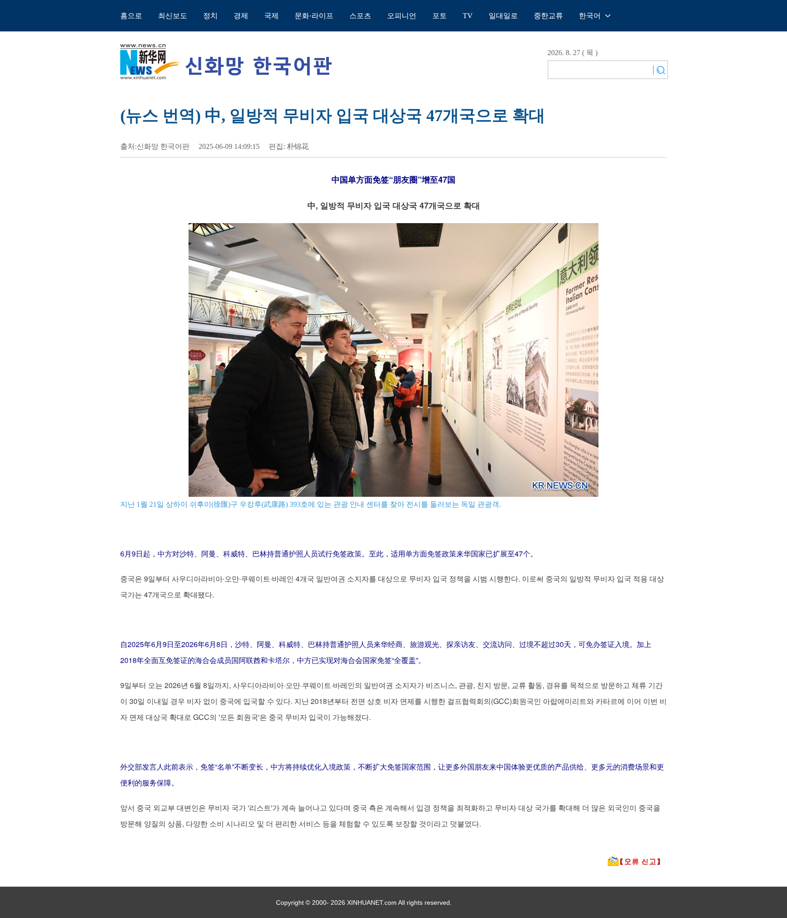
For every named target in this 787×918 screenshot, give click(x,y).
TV (468, 16)
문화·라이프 (314, 16)
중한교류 (548, 16)
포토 (439, 16)
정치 (210, 16)
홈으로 (131, 16)
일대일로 (503, 16)
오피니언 (401, 16)
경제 (241, 16)
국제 (271, 16)
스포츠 (360, 16)
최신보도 (172, 16)
